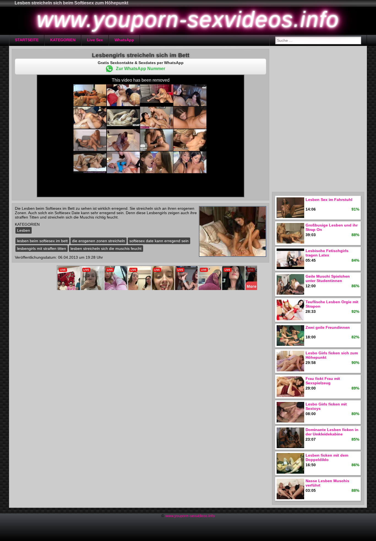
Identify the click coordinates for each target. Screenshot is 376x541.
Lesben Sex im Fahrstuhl (329, 199)
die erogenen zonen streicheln (98, 241)
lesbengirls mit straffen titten (41, 248)
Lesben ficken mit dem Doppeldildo (327, 457)
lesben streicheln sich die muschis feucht (105, 248)
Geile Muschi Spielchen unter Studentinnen (328, 278)
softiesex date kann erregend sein (159, 241)
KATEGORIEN (62, 40)
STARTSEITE (27, 40)
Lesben (23, 230)
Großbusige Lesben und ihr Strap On (332, 227)
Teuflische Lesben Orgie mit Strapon (332, 304)
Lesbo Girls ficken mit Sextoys (326, 406)
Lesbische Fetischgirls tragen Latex (327, 253)
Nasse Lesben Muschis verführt (327, 483)
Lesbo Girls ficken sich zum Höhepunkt (332, 355)
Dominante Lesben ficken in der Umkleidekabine (332, 431)
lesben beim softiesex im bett (42, 241)
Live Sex (95, 40)
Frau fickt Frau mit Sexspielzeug (323, 380)
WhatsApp (124, 40)
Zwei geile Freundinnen (328, 327)
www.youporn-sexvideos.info (190, 516)
